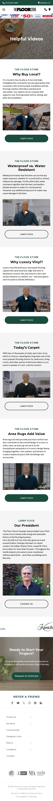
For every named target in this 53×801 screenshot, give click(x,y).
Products (11, 717)
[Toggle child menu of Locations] (31, 749)
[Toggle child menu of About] (31, 743)
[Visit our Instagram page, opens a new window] (29, 703)
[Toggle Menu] (3, 9)
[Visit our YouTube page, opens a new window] (18, 703)
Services (10, 723)
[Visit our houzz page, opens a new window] (41, 703)
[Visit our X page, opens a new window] (24, 703)
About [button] (9, 742)
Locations (11, 749)
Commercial (12, 730)
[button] (39, 2)
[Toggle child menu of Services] (31, 723)
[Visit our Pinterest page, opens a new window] (35, 703)
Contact (10, 756)
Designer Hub (13, 736)
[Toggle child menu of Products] (31, 717)
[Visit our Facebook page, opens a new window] (12, 703)
